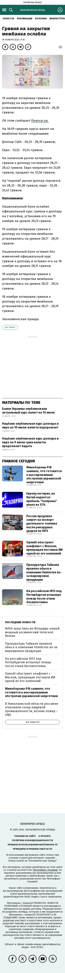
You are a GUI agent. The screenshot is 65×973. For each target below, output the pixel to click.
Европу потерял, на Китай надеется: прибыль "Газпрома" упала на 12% (41, 499)
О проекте (44, 836)
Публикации (24, 18)
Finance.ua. (40, 120)
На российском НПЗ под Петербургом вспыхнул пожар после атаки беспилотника (44, 596)
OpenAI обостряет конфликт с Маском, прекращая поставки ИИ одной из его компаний (44, 547)
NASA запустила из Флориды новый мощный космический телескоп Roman (32, 632)
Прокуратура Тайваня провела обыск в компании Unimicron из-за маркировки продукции (44, 572)
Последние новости (20, 622)
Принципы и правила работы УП (32, 849)
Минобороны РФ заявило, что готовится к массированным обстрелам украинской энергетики (44, 474)
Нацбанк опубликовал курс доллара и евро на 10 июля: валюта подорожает (30, 425)
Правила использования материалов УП (33, 844)
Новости (8, 18)
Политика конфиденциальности (32, 840)
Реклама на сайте (25, 836)
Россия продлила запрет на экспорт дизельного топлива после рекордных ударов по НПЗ (41, 523)
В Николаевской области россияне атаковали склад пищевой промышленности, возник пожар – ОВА (31, 709)
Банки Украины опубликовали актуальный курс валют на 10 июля (28, 410)
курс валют (10, 327)
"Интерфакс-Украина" (45, 870)
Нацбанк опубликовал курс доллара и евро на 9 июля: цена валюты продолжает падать (30, 442)
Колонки (41, 18)
